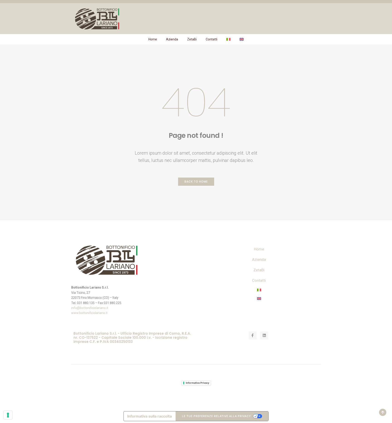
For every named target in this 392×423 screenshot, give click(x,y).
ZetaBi (192, 39)
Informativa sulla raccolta (149, 416)
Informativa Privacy (197, 382)
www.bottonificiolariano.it (89, 313)
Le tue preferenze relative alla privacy (216, 416)
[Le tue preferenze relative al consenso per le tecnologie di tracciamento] (8, 415)
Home (152, 39)
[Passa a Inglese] (241, 39)
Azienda (172, 39)
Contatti (211, 39)
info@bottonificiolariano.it (89, 308)
